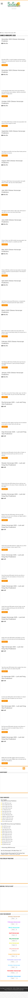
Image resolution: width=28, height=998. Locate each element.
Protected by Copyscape (18, 989)
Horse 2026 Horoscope (7, 836)
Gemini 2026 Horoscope (7, 806)
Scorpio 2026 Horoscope (7, 814)
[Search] (24, 768)
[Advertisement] (14, 783)
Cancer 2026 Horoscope (7, 808)
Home (2, 32)
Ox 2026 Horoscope (6, 827)
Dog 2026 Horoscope (6, 842)
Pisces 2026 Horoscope (7, 821)
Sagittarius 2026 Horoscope (8, 816)
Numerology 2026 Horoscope (8, 847)
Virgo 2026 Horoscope (6, 811)
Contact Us (10, 989)
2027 (21, 850)
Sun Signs (2, 988)
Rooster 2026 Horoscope (7, 841)
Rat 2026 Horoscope (6, 826)
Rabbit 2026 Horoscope (7, 831)
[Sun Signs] (14, 4)
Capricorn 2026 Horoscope (7, 818)
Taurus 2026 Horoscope (7, 804)
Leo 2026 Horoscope (6, 809)
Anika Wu (5, 43)
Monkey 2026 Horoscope (7, 839)
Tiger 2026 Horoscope (6, 829)
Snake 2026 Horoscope (7, 834)
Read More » (4, 65)
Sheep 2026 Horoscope (7, 837)
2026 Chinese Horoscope (9, 823)
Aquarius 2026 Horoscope (7, 819)
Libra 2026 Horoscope (6, 813)
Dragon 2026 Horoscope (7, 832)
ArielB (4, 406)
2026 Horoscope (7, 800)
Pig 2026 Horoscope (6, 844)
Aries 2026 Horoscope (6, 803)
